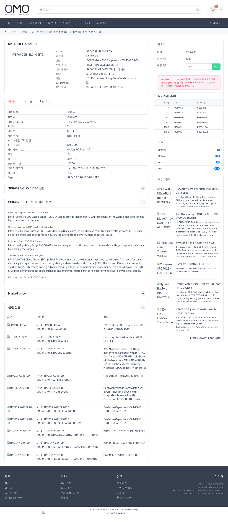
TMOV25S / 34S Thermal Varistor (195, 242)
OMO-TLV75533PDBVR (58, 379)
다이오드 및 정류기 (58, 32)
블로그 (52, 23)
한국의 (213, 23)
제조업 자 (35, 23)
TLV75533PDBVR (54, 376)
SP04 (160, 162)
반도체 (23, 32)
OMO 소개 (83, 23)
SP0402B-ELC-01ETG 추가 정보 (104, 87)
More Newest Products (205, 338)
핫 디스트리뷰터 (13, 497)
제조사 (8, 488)
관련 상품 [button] (14, 307)
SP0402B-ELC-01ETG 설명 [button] (26, 188)
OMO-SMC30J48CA (56, 329)
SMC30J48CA (52, 325)
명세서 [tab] (12, 101)
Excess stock (124, 497)
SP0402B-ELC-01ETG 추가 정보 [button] (29, 202)
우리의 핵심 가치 (70, 492)
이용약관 (122, 492)
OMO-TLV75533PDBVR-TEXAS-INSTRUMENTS (71, 447)
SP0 (160, 168)
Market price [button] (17, 293)
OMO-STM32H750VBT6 (58, 352)
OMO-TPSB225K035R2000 (60, 411)
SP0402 (162, 150)
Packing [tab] (45, 101)
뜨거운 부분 (10, 492)
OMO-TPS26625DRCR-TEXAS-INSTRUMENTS (71, 458)
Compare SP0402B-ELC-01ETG (194, 264)
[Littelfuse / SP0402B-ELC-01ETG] (27, 54)
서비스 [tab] (28, 101)
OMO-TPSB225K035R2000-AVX (63, 423)
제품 (20, 23)
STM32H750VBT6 (54, 349)
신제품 (64, 497)
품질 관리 (122, 483)
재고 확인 (102, 23)
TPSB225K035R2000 (56, 407)
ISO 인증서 (66, 488)
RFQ (216, 66)
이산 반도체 (38, 32)
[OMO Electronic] (17, 9)
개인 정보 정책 (125, 488)
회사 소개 (66, 483)
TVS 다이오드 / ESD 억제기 (87, 32)
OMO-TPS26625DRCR (57, 391)
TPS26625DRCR (53, 388)
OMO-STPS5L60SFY (56, 340)
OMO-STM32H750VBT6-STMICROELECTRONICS (72, 435)
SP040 (161, 156)
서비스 (67, 23)
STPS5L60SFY (52, 337)
